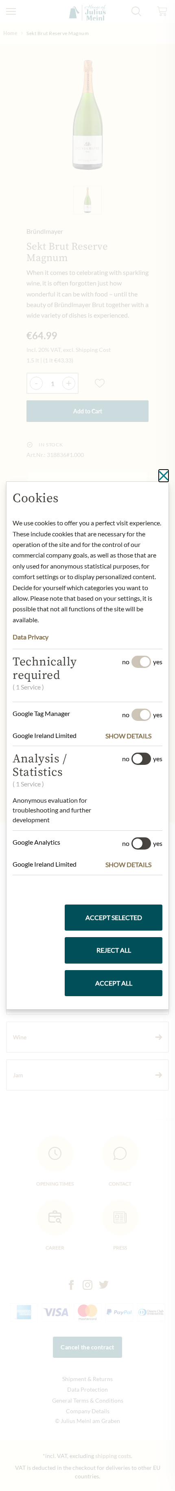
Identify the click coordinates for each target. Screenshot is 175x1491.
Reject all (113, 950)
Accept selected (113, 917)
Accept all (113, 983)
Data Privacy (30, 637)
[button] (133, 736)
